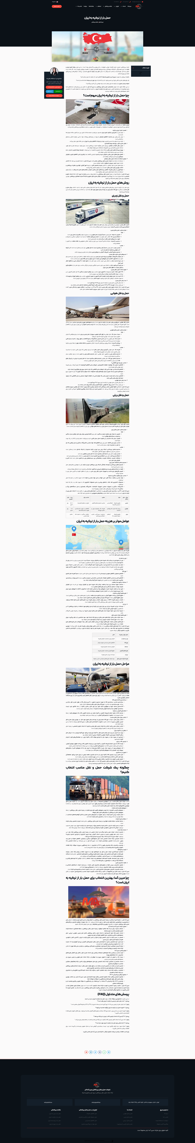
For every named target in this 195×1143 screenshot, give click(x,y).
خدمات (124, 6)
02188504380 (76, 1037)
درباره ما (85, 6)
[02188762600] (54, 1102)
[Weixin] (31, 1130)
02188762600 (76, 1044)
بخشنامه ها (91, 6)
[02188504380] (102, 1102)
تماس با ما (79, 6)
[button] (133, 68)
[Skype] (28, 1130)
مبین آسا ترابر (101, 22)
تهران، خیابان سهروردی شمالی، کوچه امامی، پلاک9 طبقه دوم (144, 1102)
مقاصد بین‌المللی (108, 6)
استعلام (99, 6)
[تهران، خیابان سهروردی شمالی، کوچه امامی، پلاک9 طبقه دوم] (161, 1102)
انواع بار (117, 6)
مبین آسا (129, 6)
